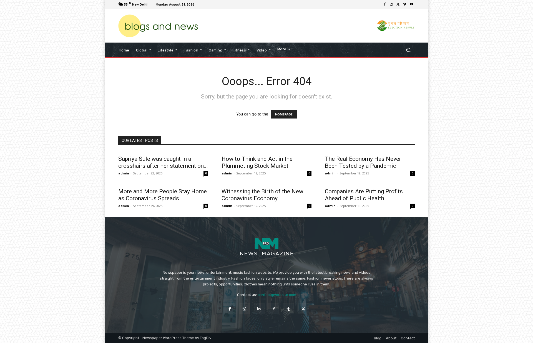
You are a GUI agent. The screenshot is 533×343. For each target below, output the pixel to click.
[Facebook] (384, 4)
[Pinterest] (273, 308)
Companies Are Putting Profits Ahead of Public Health (364, 195)
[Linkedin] (259, 308)
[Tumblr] (288, 308)
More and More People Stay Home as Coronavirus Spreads (162, 195)
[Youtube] (411, 4)
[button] (408, 49)
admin (123, 173)
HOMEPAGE (284, 114)
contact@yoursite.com (277, 295)
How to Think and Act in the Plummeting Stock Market (257, 162)
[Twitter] (398, 4)
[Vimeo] (404, 4)
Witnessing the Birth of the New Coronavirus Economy (262, 195)
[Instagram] (391, 4)
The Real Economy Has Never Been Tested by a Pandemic (363, 162)
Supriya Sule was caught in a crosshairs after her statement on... (163, 162)
